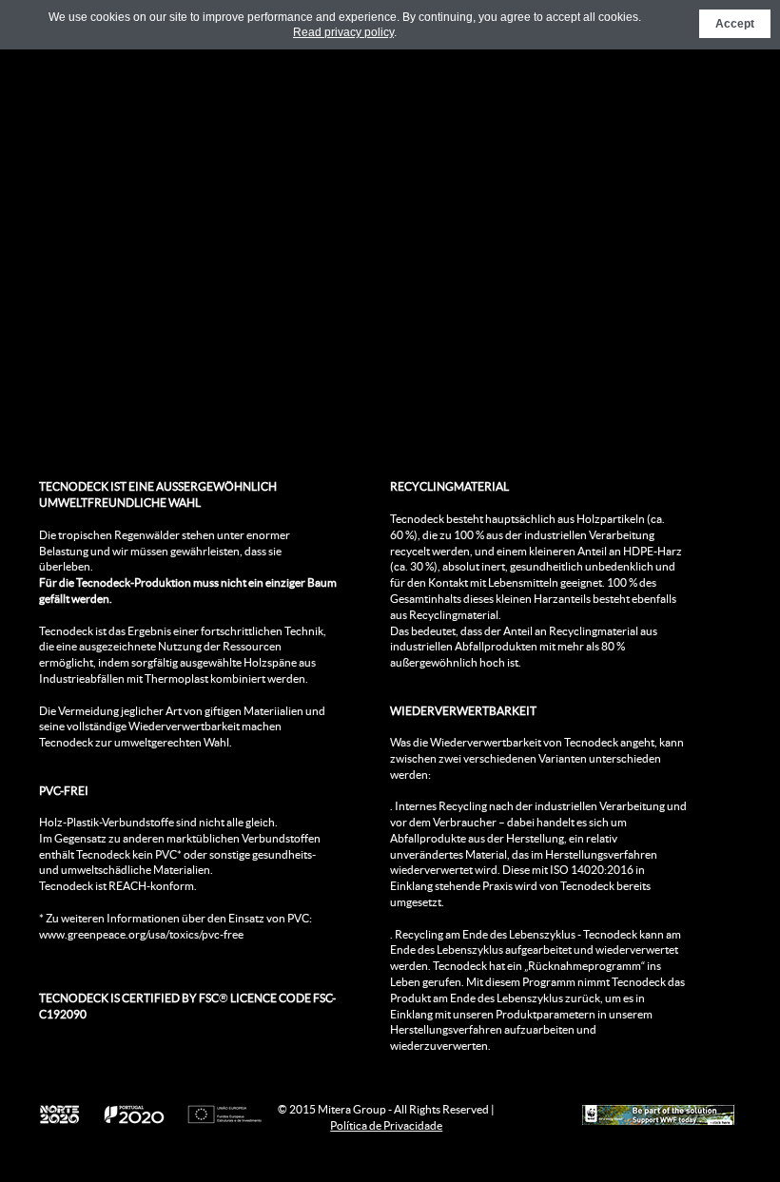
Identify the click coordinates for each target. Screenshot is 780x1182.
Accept (734, 23)
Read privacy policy (343, 32)
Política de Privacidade (386, 1125)
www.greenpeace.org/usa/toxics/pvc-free (141, 934)
